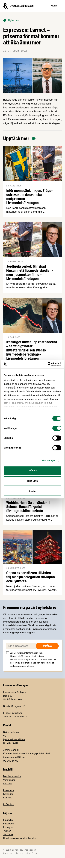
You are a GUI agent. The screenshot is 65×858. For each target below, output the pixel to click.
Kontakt (7, 797)
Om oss (7, 783)
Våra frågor (9, 780)
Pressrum (8, 790)
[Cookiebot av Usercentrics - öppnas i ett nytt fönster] (47, 364)
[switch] (56, 428)
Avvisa (32, 491)
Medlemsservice (12, 776)
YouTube (8, 834)
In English (8, 804)
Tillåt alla (32, 470)
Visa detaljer (48, 460)
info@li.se (17, 713)
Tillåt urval (32, 480)
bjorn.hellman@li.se (14, 739)
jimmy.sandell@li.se (14, 757)
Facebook (8, 823)
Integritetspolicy (26, 853)
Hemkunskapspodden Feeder (19, 838)
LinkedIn (8, 820)
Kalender (8, 794)
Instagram (8, 827)
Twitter (7, 830)
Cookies (7, 853)
